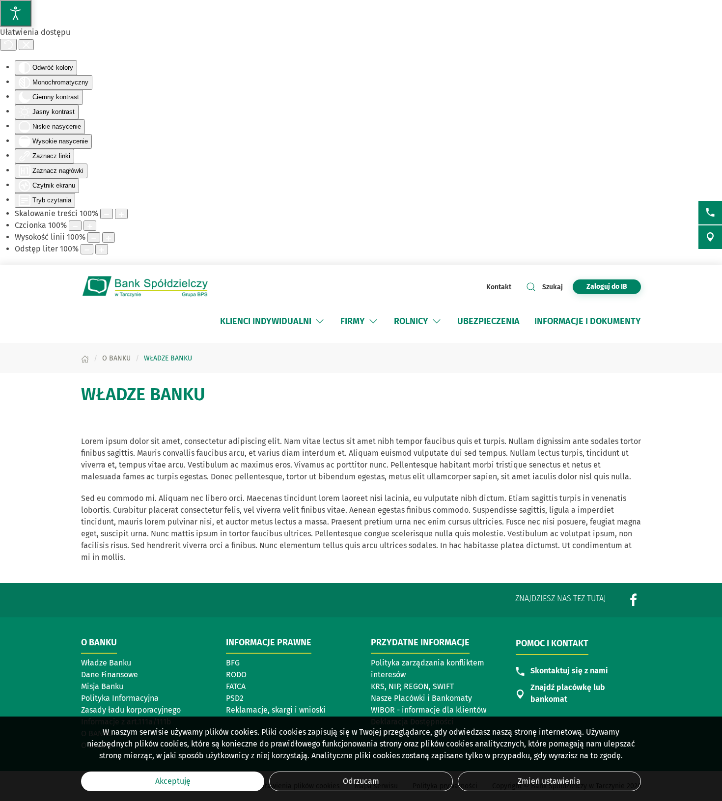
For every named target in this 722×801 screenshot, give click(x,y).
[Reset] (8, 45)
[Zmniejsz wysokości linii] (93, 237)
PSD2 (235, 698)
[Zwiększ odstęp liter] (101, 249)
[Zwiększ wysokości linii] (108, 237)
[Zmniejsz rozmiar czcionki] (75, 226)
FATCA (236, 686)
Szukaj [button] (552, 287)
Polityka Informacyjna (120, 698)
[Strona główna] (85, 358)
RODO (236, 674)
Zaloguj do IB (613, 286)
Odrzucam (361, 781)
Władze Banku (106, 662)
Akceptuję (173, 781)
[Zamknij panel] (26, 44)
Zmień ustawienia (549, 781)
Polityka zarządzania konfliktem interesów (427, 668)
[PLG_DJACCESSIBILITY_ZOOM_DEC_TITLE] (106, 214)
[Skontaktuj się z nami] (710, 212)
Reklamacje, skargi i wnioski (276, 710)
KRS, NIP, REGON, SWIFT (412, 686)
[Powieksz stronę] (121, 214)
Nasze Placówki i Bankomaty (421, 698)
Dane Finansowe (109, 674)
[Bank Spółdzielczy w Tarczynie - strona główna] (145, 287)
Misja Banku (102, 686)
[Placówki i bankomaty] (710, 237)
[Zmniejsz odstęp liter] (87, 249)
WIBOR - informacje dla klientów (428, 710)
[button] (320, 321)
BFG (233, 662)
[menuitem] (273, 321)
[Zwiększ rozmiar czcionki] (89, 226)
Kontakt (498, 287)
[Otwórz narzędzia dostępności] (15, 13)
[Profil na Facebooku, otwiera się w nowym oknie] (633, 600)
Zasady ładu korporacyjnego (131, 710)
